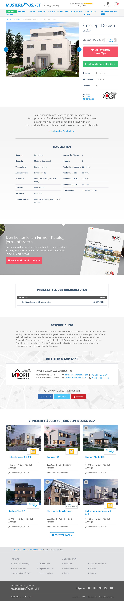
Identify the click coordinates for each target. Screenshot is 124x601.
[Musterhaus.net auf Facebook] (90, 588)
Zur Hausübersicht (14, 19)
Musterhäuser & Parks (22, 573)
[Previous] (5, 49)
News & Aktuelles (71, 568)
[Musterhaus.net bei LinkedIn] (101, 588)
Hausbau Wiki (44, 563)
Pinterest (79, 397)
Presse (67, 573)
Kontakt (93, 573)
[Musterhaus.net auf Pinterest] (107, 588)
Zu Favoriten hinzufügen (102, 51)
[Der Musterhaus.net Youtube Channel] (111, 588)
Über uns (68, 563)
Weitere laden (63, 535)
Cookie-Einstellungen (106, 597)
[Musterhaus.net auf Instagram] (96, 588)
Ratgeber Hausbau (46, 568)
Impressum (75, 597)
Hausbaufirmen (19, 568)
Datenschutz (92, 597)
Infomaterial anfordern (102, 64)
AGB (83, 597)
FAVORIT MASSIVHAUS (32, 549)
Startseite (15, 549)
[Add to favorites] (9, 428)
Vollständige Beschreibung (63, 131)
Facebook (46, 397)
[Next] (79, 49)
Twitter (63, 397)
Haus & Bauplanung (21, 563)
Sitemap (93, 568)
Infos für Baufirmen (98, 563)
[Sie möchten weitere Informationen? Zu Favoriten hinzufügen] (42, 49)
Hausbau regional (46, 573)
